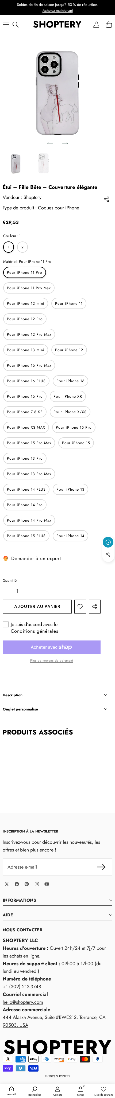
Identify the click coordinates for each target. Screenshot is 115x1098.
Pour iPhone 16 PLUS (26, 381)
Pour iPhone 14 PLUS (26, 489)
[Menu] (6, 24)
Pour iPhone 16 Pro (25, 396)
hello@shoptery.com (23, 1002)
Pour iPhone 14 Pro (25, 504)
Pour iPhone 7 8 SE (25, 412)
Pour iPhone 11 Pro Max (29, 288)
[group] (16, 164)
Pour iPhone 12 (69, 350)
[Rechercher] (15, 24)
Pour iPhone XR (67, 396)
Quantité (10, 580)
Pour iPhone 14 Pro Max (29, 520)
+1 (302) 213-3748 (22, 986)
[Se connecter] (96, 24)
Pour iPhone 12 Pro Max (29, 334)
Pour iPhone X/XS (70, 412)
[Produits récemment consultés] (108, 542)
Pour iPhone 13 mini (25, 350)
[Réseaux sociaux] (108, 554)
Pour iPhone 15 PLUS (26, 535)
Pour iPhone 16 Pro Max (29, 365)
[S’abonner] (101, 867)
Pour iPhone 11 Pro (24, 272)
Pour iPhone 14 (70, 535)
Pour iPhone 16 (70, 381)
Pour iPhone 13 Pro (25, 458)
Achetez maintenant (58, 10)
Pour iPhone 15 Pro (74, 427)
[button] (109, 24)
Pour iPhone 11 (69, 303)
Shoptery (32, 197)
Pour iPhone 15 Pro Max (29, 443)
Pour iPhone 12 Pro (25, 319)
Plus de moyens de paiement (51, 660)
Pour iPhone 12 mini (25, 303)
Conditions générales (34, 631)
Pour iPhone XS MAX (26, 427)
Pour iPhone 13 (70, 489)
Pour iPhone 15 (76, 443)
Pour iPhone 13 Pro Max (29, 473)
